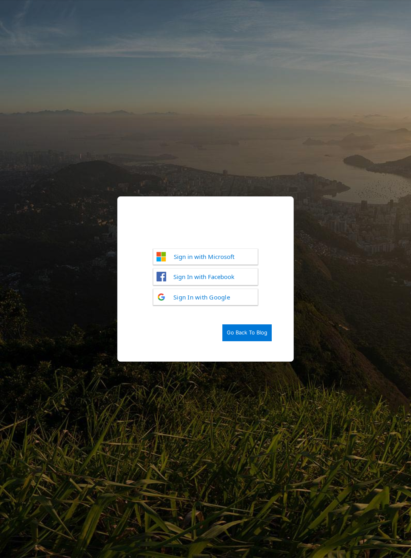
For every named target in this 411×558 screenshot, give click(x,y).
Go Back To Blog (247, 332)
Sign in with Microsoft (204, 257)
